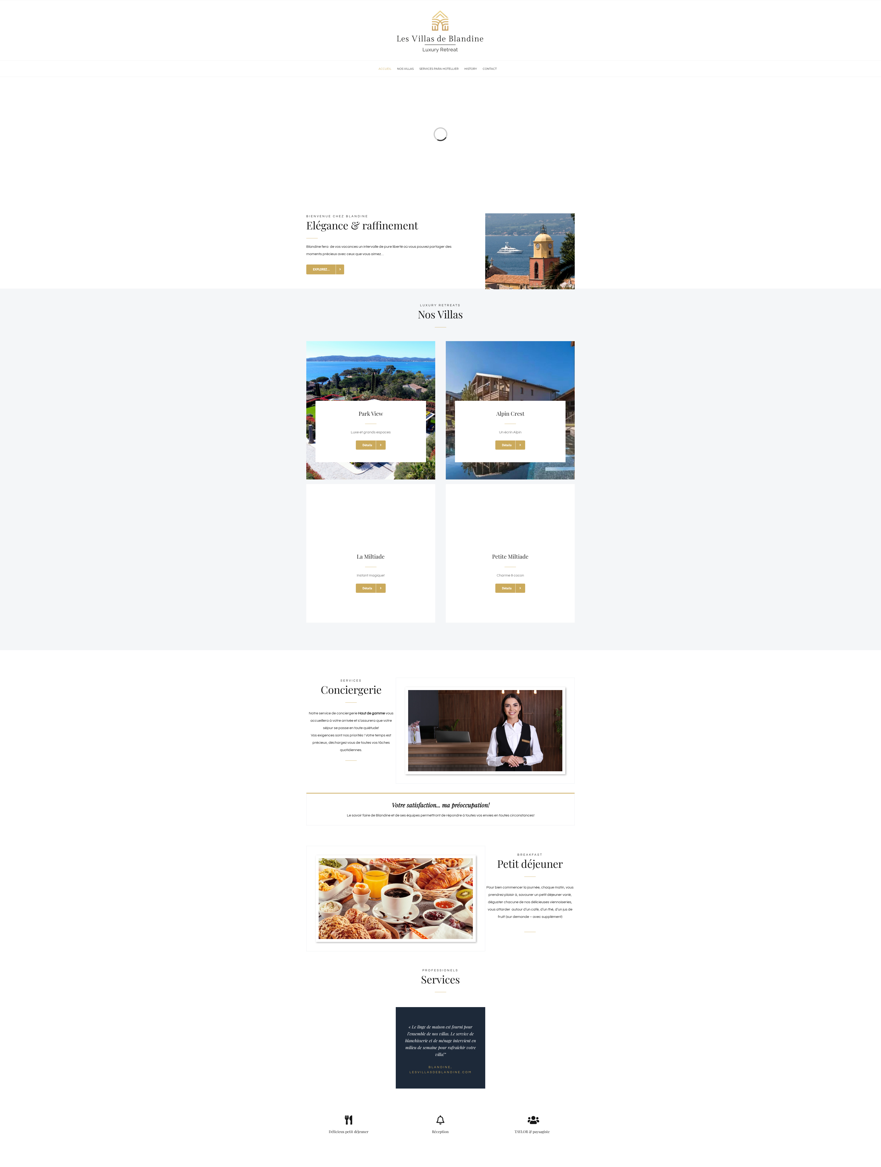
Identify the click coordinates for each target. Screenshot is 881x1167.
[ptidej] (396, 860)
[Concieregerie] (485, 692)
